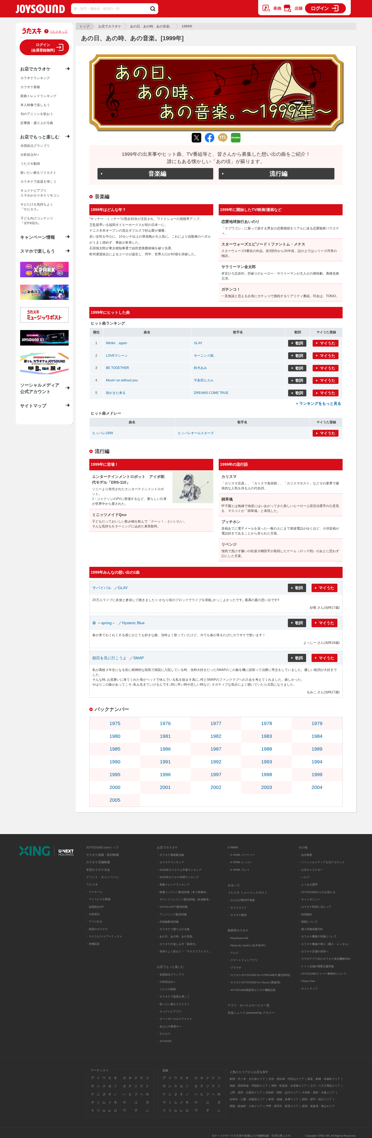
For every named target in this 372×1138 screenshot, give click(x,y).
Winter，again (116, 343)
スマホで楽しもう (37, 250)
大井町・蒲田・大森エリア (318, 1092)
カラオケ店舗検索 (98, 862)
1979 (317, 723)
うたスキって (59, 31)
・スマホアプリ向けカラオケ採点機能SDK (324, 958)
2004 (317, 787)
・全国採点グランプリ (170, 974)
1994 (317, 761)
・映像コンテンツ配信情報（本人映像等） (183, 892)
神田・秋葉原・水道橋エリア (289, 1085)
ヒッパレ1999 (102, 433)
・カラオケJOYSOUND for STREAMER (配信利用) (259, 975)
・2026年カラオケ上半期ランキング (179, 869)
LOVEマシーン (117, 355)
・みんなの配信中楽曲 (241, 899)
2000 (114, 787)
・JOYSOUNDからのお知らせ (317, 892)
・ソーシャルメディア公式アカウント (321, 862)
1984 (317, 736)
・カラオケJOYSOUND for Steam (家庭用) (254, 982)
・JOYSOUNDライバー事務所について (322, 973)
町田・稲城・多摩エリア (283, 1099)
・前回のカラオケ (97, 929)
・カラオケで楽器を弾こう (173, 996)
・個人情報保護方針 (310, 929)
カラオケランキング (35, 78)
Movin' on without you (122, 380)
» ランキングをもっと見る (318, 403)
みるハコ (234, 885)
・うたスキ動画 (166, 989)
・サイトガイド (237, 907)
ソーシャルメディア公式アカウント (39, 388)
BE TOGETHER (117, 368)
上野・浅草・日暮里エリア (246, 1092)
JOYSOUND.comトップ (102, 847)
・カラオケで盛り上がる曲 (173, 929)
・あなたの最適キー (169, 1026)
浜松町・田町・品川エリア (282, 1092)
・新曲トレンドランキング (173, 884)
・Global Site (306, 981)
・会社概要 (305, 854)
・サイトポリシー (309, 899)
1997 (216, 774)
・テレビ (233, 952)
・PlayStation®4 (238, 938)
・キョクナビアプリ (169, 1011)
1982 (216, 736)
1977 (216, 723)
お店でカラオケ (109, 26)
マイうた (327, 343)
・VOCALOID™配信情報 (172, 906)
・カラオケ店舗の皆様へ (313, 951)
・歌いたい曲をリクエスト (173, 1004)
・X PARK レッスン (240, 862)
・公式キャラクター (310, 869)
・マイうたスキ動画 (98, 899)
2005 (114, 800)
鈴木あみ (200, 368)
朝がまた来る (116, 393)
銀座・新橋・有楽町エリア (323, 1078)
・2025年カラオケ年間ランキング (178, 877)
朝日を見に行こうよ (109, 658)
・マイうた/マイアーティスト (104, 936)
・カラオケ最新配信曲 (170, 854)
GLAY (198, 343)
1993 (266, 761)
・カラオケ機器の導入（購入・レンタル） (324, 944)
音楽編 (157, 173)
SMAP (138, 658)
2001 (165, 787)
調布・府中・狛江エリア (317, 1099)
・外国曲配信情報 (168, 921)
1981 (165, 736)
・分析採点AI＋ (166, 981)
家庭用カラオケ (238, 930)
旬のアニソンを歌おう (36, 114)
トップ (84, 26)
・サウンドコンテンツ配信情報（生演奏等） (184, 899)
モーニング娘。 (205, 355)
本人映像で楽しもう (35, 105)
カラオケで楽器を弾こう (38, 182)
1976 (165, 723)
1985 (114, 749)
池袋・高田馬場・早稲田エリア (249, 1085)
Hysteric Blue (133, 623)
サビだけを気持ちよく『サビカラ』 (36, 207)
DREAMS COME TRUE (211, 393)
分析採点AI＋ (30, 155)
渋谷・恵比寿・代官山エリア (286, 1078)
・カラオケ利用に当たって (314, 906)
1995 (114, 774)
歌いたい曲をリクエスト (38, 173)
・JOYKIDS (164, 1041)
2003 (266, 787)
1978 (266, 723)
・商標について (308, 921)
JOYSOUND (40, 9)
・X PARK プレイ (238, 869)
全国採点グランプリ (35, 146)
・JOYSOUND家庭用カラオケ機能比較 (252, 989)
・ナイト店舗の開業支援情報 (316, 966)
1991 (165, 761)
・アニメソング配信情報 (172, 914)
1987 (216, 749)
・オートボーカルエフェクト (174, 1018)
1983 (266, 736)
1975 (114, 723)
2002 (216, 787)
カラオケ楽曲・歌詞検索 (102, 854)
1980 (114, 736)
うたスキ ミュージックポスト (247, 892)
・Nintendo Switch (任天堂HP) (246, 945)
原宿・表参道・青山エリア (318, 1106)
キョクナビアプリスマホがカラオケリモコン (40, 193)
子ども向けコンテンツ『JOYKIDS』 (36, 220)
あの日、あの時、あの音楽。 (151, 26)
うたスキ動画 (30, 164)
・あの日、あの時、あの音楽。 (176, 936)
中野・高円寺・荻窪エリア (282, 1106)
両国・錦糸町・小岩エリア (246, 1106)
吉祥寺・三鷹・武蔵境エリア (247, 1099)
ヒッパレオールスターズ (196, 433)
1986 (165, 749)
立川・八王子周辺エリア (325, 1085)
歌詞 (299, 343)
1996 (165, 774)
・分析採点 (93, 914)
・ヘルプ (303, 877)
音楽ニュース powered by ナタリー (251, 1012)
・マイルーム (94, 891)
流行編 (279, 173)
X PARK (233, 847)
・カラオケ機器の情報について (317, 936)
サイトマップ (33, 405)
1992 (216, 761)
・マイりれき (94, 921)
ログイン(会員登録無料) (43, 47)
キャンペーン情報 (37, 237)
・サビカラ (163, 1033)
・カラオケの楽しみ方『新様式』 (177, 944)
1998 (266, 774)
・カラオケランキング (170, 862)
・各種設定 (93, 943)
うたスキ (92, 884)
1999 (317, 774)
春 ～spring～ (103, 623)
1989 (317, 749)
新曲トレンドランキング (38, 96)
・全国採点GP (95, 906)
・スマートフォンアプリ (243, 960)
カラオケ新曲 (30, 87)
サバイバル (101, 588)
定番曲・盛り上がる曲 (36, 123)
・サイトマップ (308, 988)
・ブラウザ (234, 967)
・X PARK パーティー (241, 854)
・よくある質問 (308, 884)
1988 (266, 749)
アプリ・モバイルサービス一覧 (249, 1005)
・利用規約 (305, 914)
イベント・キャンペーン (102, 877)
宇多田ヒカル (204, 380)
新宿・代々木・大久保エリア (247, 1078)
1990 (114, 761)
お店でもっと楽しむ (39, 136)
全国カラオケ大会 (98, 869)
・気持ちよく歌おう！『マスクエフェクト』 (184, 951)
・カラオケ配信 (237, 914)
